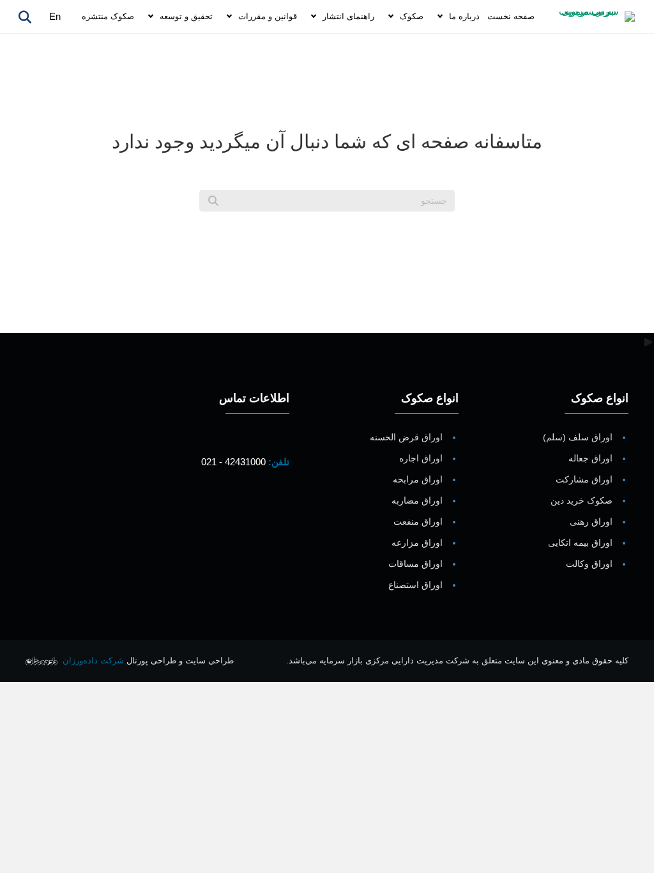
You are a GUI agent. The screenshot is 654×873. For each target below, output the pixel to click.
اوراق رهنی (591, 521)
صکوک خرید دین (581, 500)
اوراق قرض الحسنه (406, 437)
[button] (276, 510)
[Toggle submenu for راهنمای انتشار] (313, 17)
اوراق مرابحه (418, 479)
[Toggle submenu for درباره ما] (440, 17)
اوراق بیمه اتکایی (580, 542)
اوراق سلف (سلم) (577, 437)
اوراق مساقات (415, 564)
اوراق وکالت (589, 564)
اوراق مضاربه (417, 500)
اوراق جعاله (590, 458)
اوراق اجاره (421, 458)
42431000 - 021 (233, 461)
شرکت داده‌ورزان (93, 660)
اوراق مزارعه (417, 542)
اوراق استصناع (415, 585)
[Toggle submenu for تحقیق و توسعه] (150, 17)
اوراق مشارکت (584, 479)
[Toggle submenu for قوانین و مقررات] (229, 17)
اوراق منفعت (418, 521)
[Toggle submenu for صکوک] (390, 17)
